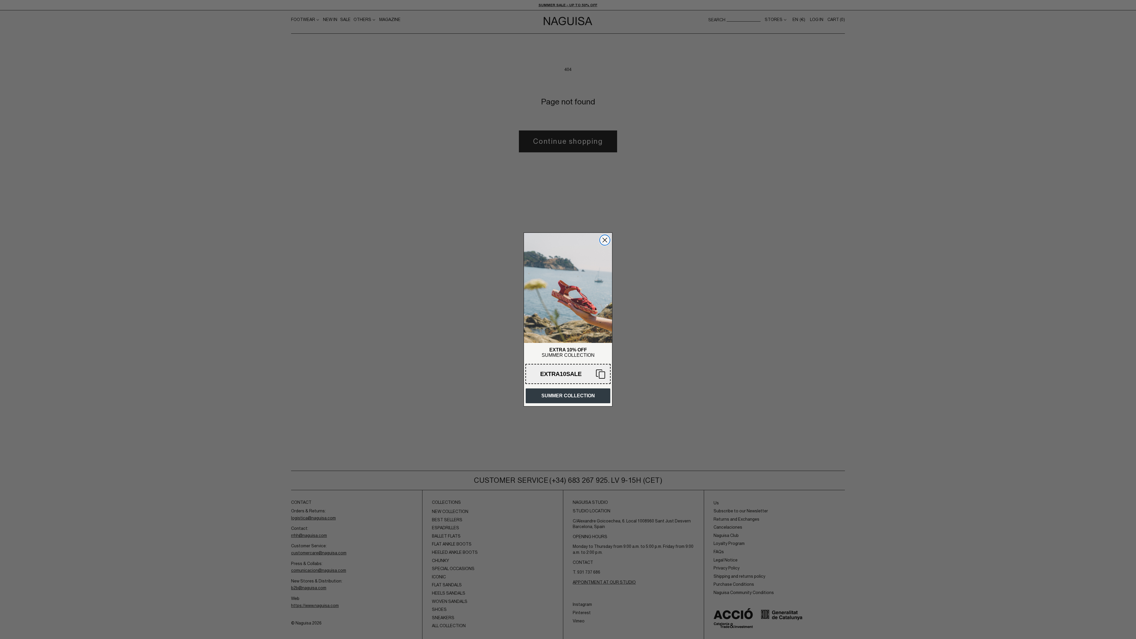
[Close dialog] (605, 240)
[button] (568, 374)
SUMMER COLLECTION (568, 395)
